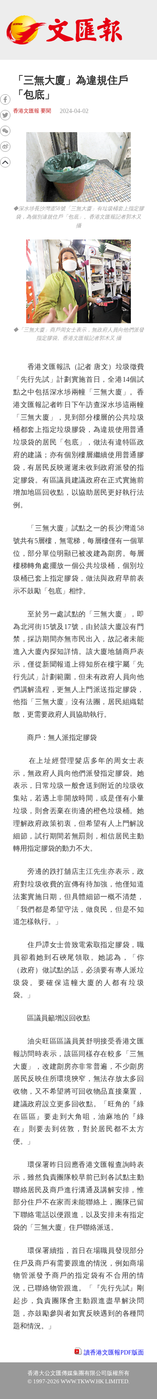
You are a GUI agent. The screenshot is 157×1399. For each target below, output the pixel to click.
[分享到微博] (5, 146)
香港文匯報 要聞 (32, 111)
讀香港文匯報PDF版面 (114, 1352)
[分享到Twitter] (5, 115)
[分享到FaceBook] (5, 99)
